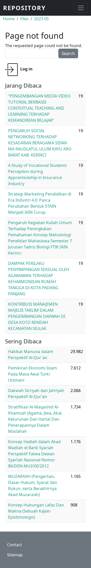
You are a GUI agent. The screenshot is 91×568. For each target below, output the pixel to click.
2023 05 (41, 19)
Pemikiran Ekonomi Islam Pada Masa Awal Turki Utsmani (32, 374)
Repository (24, 8)
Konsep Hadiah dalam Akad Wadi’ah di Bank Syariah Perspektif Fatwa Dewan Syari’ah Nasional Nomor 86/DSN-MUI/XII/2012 (34, 454)
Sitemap (15, 555)
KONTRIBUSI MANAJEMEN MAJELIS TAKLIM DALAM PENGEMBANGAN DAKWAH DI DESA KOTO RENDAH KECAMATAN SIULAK (36, 316)
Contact (14, 544)
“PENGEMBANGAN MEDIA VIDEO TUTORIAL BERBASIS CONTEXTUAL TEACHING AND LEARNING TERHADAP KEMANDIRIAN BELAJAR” (39, 108)
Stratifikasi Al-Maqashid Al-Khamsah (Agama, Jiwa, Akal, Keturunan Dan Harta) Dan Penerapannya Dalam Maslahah (35, 419)
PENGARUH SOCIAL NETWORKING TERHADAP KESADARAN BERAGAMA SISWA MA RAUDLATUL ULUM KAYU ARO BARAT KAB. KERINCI (40, 143)
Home (9, 19)
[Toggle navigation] (81, 8)
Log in (26, 69)
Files (24, 19)
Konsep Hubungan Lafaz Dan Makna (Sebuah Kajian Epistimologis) (36, 511)
